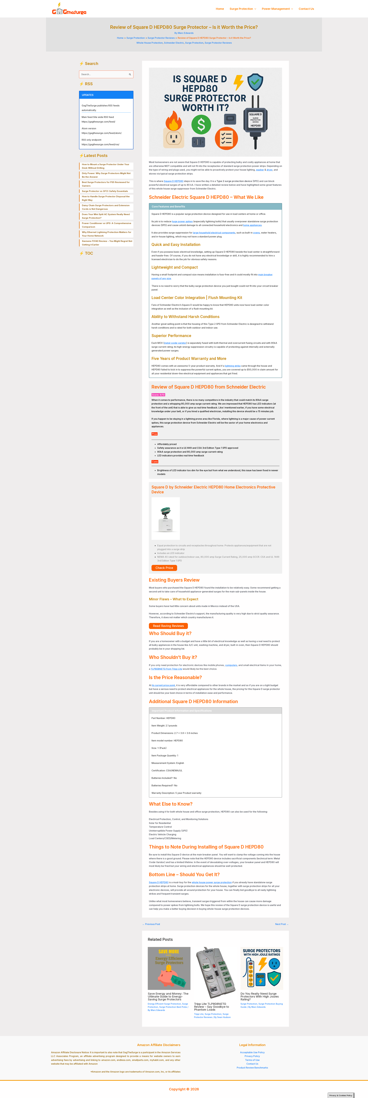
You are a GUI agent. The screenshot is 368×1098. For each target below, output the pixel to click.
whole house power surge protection (212, 882)
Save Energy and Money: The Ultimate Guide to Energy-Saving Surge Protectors (168, 996)
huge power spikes (182, 221)
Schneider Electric (174, 42)
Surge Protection (241, 9)
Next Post (282, 924)
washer (260, 169)
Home (220, 9)
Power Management (276, 9)
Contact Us (306, 9)
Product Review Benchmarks (252, 1067)
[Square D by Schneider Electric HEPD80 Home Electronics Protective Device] (166, 518)
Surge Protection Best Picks (173, 1007)
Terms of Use (252, 1060)
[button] (254, 9)
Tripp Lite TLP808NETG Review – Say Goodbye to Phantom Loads (211, 1006)
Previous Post (151, 924)
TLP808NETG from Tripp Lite (166, 668)
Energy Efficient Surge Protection (164, 1004)
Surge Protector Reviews (218, 42)
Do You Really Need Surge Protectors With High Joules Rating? (259, 996)
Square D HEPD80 (173, 181)
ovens (256, 232)
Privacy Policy (252, 1056)
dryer (269, 169)
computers (231, 665)
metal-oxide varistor (175, 342)
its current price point (163, 685)
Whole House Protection (149, 42)
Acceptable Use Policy (252, 1052)
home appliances (252, 225)
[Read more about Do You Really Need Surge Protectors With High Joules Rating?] (261, 968)
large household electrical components (214, 232)
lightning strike (233, 365)
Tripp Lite (199, 1014)
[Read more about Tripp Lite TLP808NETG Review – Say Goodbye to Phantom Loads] (215, 973)
